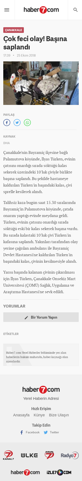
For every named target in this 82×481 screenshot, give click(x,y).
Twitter (54, 432)
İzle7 (59, 472)
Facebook (32, 432)
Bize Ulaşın (59, 415)
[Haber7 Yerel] (41, 9)
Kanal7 (8, 455)
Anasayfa (21, 415)
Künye (39, 415)
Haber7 (25, 472)
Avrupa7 (49, 455)
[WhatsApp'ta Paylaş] (27, 122)
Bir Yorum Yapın (43, 317)
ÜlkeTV (29, 455)
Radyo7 (70, 455)
